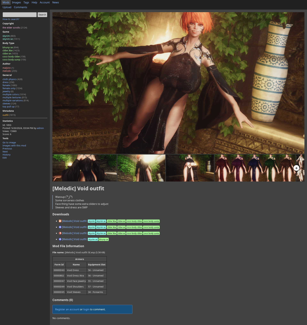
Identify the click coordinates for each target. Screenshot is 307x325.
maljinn (8, 67)
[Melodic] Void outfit (110, 221)
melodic (10, 70)
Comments (20, 7)
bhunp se (11, 47)
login (86, 309)
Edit (5, 157)
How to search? (11, 19)
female (10, 85)
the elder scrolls (15, 27)
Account (45, 2)
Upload (7, 7)
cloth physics (12, 79)
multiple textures (15, 97)
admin (40, 128)
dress (8, 82)
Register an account (67, 309)
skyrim (9, 35)
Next (5, 151)
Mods (6, 2)
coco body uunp (14, 59)
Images (16, 2)
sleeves (9, 103)
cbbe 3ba (11, 50)
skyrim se (11, 38)
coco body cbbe (14, 56)
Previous (7, 148)
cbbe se (10, 53)
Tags (26, 2)
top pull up (11, 106)
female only (12, 88)
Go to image (9, 142)
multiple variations (16, 100)
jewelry (8, 91)
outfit (9, 114)
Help (34, 2)
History (6, 154)
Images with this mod (14, 145)
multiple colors (14, 94)
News (55, 2)
